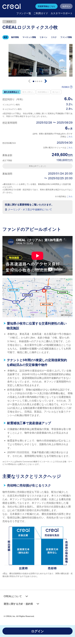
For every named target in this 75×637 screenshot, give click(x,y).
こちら (70, 136)
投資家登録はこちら (46, 6)
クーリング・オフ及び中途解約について (30, 209)
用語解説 (65, 87)
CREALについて (13, 596)
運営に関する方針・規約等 (18, 603)
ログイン (66, 6)
